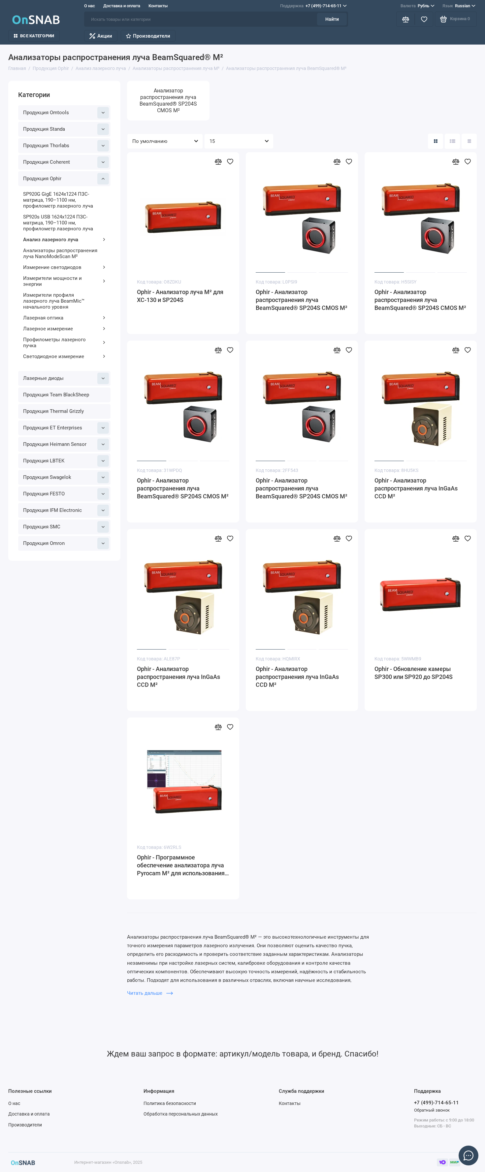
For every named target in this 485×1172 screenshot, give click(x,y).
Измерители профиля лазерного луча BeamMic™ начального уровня (53, 301)
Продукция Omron (44, 543)
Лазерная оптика (43, 318)
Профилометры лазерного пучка (54, 343)
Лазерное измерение (48, 329)
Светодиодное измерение (53, 356)
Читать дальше (145, 993)
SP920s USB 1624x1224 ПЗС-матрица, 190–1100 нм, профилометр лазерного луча (58, 223)
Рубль (415, 5)
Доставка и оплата (121, 5)
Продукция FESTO (44, 494)
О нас (89, 5)
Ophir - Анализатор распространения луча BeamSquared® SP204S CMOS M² (301, 299)
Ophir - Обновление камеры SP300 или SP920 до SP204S (413, 672)
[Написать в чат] (468, 1155)
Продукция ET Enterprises (52, 428)
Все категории (37, 35)
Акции (104, 36)
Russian (456, 5)
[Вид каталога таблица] (469, 141)
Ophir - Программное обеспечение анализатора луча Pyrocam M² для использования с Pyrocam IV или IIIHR (183, 865)
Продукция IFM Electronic (52, 510)
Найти (332, 19)
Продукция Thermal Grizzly (53, 411)
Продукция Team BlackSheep (56, 395)
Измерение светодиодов (52, 267)
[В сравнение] (218, 161)
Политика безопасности (170, 1103)
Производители (151, 36)
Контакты (158, 5)
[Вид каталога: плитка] (435, 141)
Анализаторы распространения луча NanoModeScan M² (60, 253)
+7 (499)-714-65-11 (310, 5)
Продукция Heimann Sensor (54, 444)
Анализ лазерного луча (50, 240)
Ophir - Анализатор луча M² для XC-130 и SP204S (180, 295)
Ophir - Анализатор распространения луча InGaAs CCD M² (416, 488)
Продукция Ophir (42, 179)
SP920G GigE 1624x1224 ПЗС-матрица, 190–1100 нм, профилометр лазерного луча (58, 200)
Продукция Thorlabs (46, 146)
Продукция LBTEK (43, 461)
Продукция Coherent (46, 162)
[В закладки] (230, 161)
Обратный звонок (432, 1110)
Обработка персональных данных (181, 1114)
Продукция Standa (44, 129)
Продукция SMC (41, 527)
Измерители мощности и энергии (52, 281)
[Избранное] (424, 19)
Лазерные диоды (43, 378)
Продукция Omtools (46, 113)
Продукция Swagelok (47, 477)
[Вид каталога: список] (452, 141)
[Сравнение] (405, 19)
